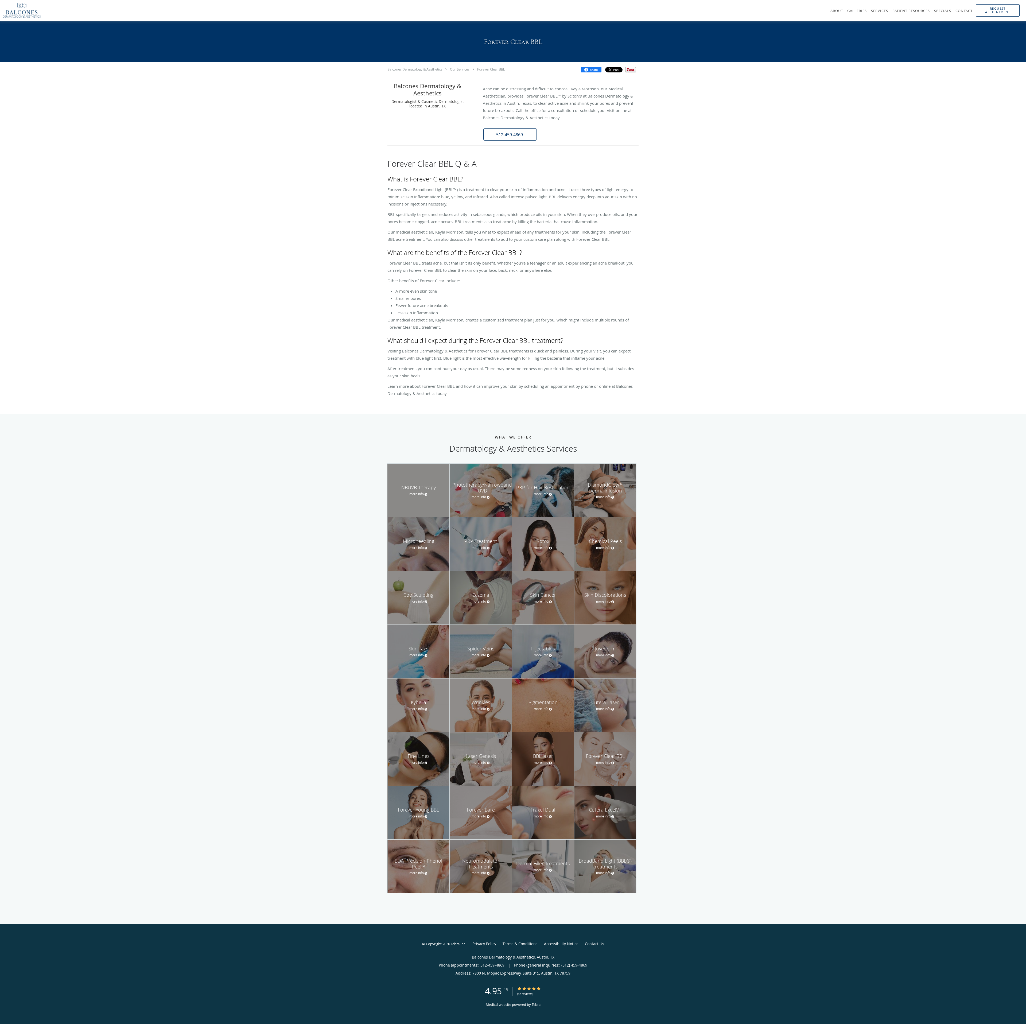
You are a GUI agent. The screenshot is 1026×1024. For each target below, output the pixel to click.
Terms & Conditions (520, 943)
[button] (998, 10)
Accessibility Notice (561, 943)
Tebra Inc (458, 943)
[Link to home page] (20, 10)
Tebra (536, 1004)
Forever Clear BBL (491, 69)
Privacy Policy (484, 943)
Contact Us (594, 943)
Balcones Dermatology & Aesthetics (414, 69)
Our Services (459, 69)
